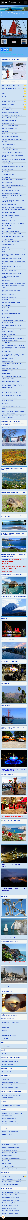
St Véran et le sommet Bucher (10, 308)
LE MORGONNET (6, 305)
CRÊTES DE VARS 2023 (8, 1166)
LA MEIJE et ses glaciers (8, 334)
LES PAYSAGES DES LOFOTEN (10, 136)
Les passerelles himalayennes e (10, 1197)
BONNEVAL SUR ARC (7, 361)
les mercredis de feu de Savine (10, 1085)
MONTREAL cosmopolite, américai (11, 1124)
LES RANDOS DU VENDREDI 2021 (10, 242)
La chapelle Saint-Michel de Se (10, 1061)
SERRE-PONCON (13, 107)
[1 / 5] (2, 53)
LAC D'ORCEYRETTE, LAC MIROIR (10, 231)
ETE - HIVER (5, 403)
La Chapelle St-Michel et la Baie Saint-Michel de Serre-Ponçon (13, 160)
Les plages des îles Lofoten (9, 120)
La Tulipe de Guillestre (7, 358)
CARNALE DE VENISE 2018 (9, 204)
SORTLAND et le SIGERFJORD (9, 134)
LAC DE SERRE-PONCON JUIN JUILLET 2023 (13, 210)
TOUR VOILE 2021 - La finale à (10, 1184)
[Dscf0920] (14, 457)
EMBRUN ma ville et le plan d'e (10, 1137)
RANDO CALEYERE (7, 1155)
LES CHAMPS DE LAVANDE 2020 (10, 1211)
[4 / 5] (8, 53)
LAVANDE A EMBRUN (7, 1134)
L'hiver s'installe (6, 317)
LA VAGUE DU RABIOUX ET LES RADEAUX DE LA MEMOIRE (13, 255)
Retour (14, 41)
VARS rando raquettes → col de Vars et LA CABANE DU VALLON (13, 201)
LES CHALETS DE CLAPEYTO (9, 212)
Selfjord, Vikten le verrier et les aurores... (12, 117)
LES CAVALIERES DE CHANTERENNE (11, 1179)
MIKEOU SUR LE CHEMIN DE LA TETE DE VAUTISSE (12, 196)
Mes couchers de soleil (8, 1072)
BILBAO (4, 408)
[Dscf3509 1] (14, 672)
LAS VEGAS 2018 (6, 177)
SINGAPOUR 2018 (6, 188)
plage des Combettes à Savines (10, 1087)
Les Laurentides (6, 264)
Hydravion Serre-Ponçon (8, 218)
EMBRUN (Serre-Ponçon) (13, 101)
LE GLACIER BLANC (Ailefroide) (10, 368)
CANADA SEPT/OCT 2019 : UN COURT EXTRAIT (12, 267)
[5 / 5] (10, 53)
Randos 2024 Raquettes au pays (10, 1147)
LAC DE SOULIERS (6, 1163)
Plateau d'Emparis (7, 373)
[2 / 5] (4, 53)
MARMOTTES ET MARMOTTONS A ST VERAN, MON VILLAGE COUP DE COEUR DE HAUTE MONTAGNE (13, 385)
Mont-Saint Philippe (7, 1161)
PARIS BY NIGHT (6, 228)
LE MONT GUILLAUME (7, 323)
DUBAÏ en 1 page (6, 986)
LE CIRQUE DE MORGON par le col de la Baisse (12, 326)
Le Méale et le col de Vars (8, 220)
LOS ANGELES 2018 (7, 182)
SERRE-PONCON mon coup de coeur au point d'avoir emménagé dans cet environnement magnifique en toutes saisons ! (14, 338)
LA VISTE (4, 142)
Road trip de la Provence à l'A (9, 1195)
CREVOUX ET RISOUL (7, 239)
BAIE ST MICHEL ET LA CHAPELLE (13, 85)
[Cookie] (3, 1217)
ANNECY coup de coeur (8, 244)
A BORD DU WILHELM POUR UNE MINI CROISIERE (11, 364)
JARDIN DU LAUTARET (8, 379)
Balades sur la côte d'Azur (9, 1208)
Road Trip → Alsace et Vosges (10, 1205)
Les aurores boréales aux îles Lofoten (12, 115)
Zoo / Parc (5, 1038)
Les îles (4, 1033)
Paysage (4, 1030)
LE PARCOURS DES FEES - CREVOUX (11, 390)
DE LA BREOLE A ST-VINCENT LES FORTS (12, 392)
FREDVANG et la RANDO (8, 123)
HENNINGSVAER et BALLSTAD (10, 112)
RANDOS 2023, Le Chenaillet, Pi (10, 1150)
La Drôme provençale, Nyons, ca (10, 1203)
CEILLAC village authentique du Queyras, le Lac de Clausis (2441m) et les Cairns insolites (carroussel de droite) (14, 347)
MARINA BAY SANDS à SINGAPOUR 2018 (12, 185)
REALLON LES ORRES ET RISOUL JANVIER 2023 (13, 286)
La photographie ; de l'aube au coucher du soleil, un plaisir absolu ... (13, 330)
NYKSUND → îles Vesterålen (9, 128)
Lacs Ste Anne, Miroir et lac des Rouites (12, 226)
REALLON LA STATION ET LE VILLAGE (11, 395)
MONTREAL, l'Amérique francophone (11, 258)
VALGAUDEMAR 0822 (7, 370)
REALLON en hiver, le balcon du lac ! (11, 381)
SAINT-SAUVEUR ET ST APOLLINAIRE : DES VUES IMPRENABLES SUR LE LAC (13, 354)
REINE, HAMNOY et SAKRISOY (10, 126)
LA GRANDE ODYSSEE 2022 (9, 297)
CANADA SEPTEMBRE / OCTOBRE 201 (12, 1113)
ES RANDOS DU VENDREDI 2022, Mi (11, 1152)
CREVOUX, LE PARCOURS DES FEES (13, 88)
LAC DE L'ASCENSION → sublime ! (11, 215)
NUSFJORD (5, 131)
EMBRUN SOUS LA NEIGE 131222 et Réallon (13, 166)
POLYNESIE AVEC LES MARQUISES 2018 (12, 180)
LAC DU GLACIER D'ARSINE (9, 271)
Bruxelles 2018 (6, 171)
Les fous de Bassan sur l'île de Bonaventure (13, 261)
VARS (13, 93)
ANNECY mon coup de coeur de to (11, 1105)
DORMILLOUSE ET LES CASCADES (11, 190)
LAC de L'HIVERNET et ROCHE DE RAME (12, 234)
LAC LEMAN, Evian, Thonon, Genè (10, 1192)
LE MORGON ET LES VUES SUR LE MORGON (13, 223)
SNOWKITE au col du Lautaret (10, 300)
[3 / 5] (6, 53)
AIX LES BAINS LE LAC (8, 163)
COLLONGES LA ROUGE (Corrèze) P (11, 1200)
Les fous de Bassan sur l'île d (9, 1121)
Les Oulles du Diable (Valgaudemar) (11, 193)
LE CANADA (5, 559)
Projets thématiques (7, 1025)
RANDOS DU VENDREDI (13, 104)
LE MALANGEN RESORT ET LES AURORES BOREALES (12, 155)
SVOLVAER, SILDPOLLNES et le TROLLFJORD (13, 139)
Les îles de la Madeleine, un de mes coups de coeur (13, 250)
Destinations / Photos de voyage (10, 1022)
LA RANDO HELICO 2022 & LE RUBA (11, 1158)
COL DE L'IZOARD (6, 351)
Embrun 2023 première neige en (10, 1131)
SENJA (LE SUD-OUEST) (8, 144)
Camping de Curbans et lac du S (10, 1213)
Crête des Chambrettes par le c (10, 1169)
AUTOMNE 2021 (6, 343)
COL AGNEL (5, 310)
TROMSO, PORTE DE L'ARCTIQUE (10, 149)
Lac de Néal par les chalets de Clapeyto (12, 207)
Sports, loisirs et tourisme (9, 1035)
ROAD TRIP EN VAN (13, 109)
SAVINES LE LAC (13, 1176)
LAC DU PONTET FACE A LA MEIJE (11, 302)
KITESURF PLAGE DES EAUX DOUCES (11, 1181)
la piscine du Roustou (7, 169)
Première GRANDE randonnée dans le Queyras (11, 314)
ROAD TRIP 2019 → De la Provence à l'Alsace (13, 236)
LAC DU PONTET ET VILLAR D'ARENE (11, 376)
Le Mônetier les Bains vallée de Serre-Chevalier (12, 291)
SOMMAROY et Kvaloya (8, 147)
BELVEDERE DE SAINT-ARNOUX (10, 1082)
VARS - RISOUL (6, 1046)
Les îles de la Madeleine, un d (9, 1118)
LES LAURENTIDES (7, 1116)
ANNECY (13, 99)
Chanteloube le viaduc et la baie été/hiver (12, 320)
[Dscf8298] (14, 481)
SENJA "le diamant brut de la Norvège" (12, 152)
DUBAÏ (13, 96)
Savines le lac (5, 247)
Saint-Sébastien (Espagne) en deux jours (12, 406)
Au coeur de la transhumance (10, 398)
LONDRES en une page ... (8, 294)
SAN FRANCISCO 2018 (8, 174)
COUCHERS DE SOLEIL (13, 91)
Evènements (5, 1027)
